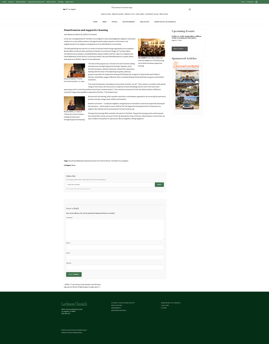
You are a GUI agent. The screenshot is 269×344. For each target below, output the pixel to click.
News (104, 22)
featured (87, 161)
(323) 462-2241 (65, 314)
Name (68, 243)
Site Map (60, 2)
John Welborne (69, 34)
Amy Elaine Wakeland (76, 161)
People (114, 22)
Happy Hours (69, 2)
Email (68, 253)
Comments (250, 2)
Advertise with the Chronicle (171, 303)
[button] (180, 49)
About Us (11, 2)
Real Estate (144, 22)
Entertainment (128, 22)
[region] (187, 41)
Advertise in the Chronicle (36, 2)
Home (4, 2)
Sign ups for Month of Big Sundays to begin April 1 (81, 287)
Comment (69, 218)
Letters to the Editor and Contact (123, 303)
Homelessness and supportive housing (86, 30)
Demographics (116, 308)
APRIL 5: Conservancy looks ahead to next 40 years (83, 284)
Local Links (165, 305)
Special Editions (21, 2)
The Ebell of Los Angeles (94, 39)
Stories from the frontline (100, 161)
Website (68, 263)
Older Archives (51, 2)
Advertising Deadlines (118, 310)
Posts (243, 2)
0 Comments (92, 34)
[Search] (190, 9)
